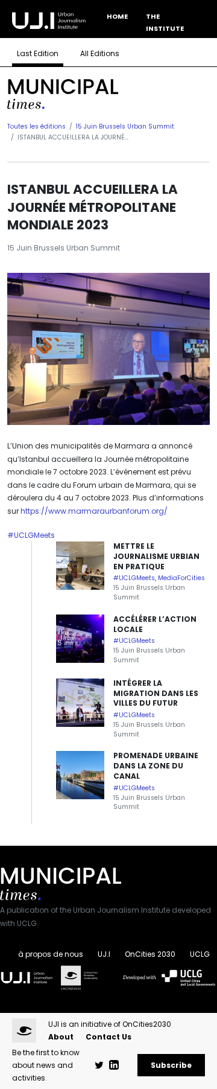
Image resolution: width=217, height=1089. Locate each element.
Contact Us (108, 1037)
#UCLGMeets (31, 535)
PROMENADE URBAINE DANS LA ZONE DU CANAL (155, 765)
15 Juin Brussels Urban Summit (125, 126)
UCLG (200, 954)
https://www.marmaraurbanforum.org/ (94, 511)
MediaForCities (181, 578)
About (61, 1037)
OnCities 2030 (150, 954)
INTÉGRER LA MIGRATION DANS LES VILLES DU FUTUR (155, 693)
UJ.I (104, 954)
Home (117, 16)
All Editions (99, 53)
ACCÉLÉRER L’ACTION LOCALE (155, 624)
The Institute (165, 22)
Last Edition (37, 53)
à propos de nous (50, 954)
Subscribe (171, 1065)
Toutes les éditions (36, 126)
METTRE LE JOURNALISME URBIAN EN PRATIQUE (156, 556)
